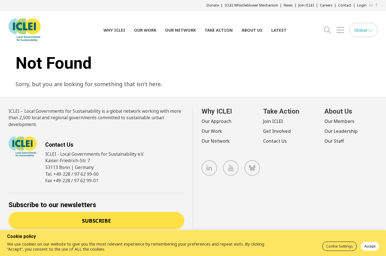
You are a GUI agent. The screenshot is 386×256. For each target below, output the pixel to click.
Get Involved (277, 131)
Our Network (180, 30)
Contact (345, 5)
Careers (326, 5)
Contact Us (275, 141)
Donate (213, 5)
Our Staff (334, 141)
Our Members (339, 121)
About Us (252, 30)
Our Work (145, 30)
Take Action (219, 30)
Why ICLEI (114, 30)
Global (361, 30)
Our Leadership (341, 131)
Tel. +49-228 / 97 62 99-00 (72, 174)
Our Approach (216, 121)
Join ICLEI (306, 5)
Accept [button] (370, 246)
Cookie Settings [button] (339, 246)
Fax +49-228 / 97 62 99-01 (71, 180)
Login (362, 5)
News (288, 5)
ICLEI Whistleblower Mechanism (251, 5)
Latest (279, 30)
